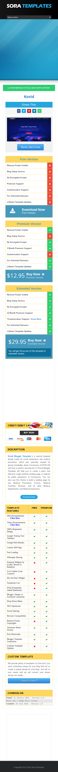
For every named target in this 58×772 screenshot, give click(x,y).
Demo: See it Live (30, 147)
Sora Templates (38, 767)
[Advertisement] (29, 49)
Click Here (15, 518)
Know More (36, 319)
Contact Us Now (28, 681)
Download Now (29, 497)
